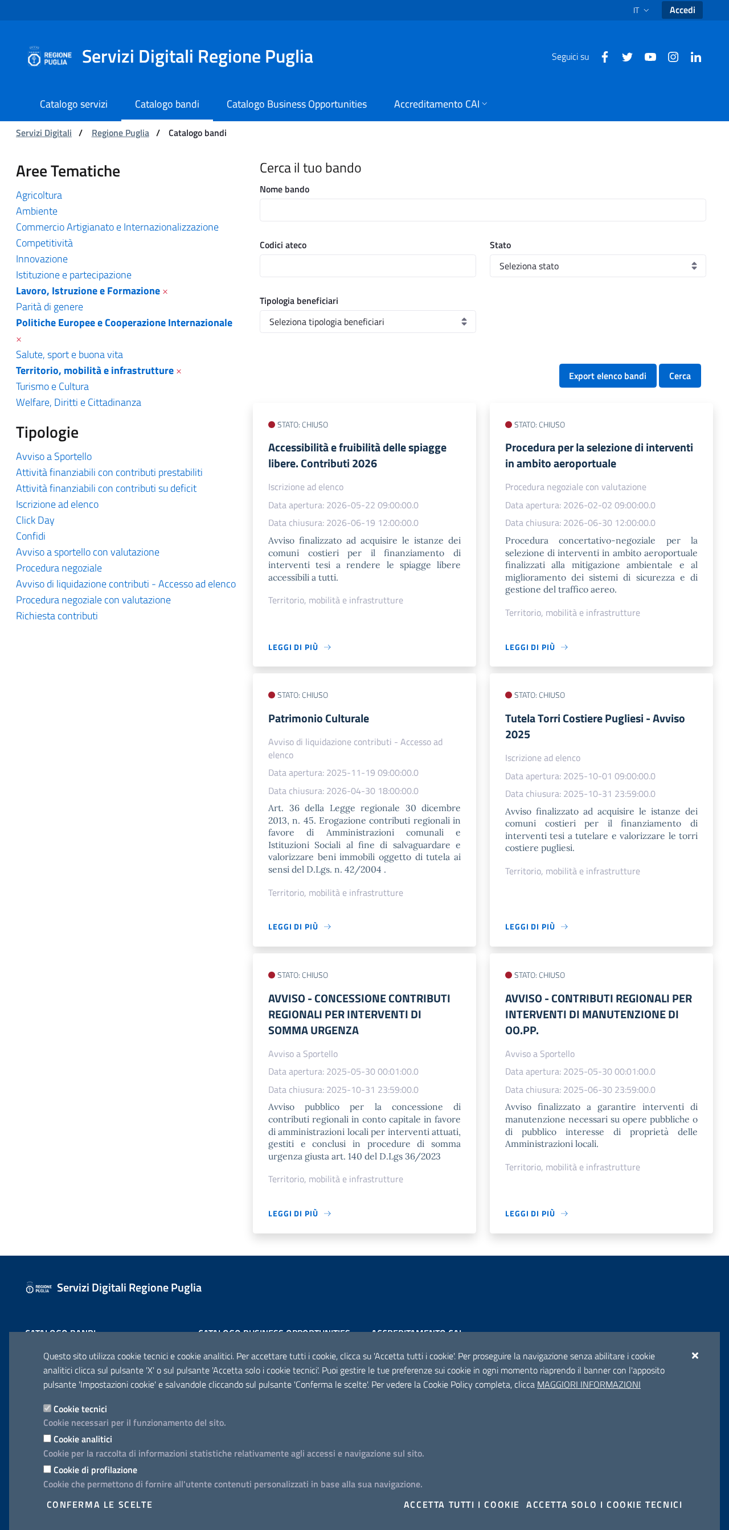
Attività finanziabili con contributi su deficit (106, 488)
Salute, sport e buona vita (69, 354)
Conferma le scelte (100, 1504)
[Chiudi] (696, 1355)
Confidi (31, 536)
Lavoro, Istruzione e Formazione (88, 290)
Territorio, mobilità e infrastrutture (95, 370)
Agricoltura (39, 195)
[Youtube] (645, 56)
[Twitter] (623, 56)
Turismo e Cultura (52, 386)
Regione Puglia (120, 132)
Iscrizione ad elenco (57, 504)
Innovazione (42, 258)
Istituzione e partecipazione (74, 274)
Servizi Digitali (44, 132)
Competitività (44, 242)
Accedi (682, 10)
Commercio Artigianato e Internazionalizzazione (117, 227)
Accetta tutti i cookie (462, 1504)
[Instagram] (668, 56)
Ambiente (37, 211)
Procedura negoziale (59, 567)
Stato (500, 245)
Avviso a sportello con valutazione (87, 552)
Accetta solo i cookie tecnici (604, 1504)
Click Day (35, 520)
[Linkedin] (691, 56)
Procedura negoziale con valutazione (93, 599)
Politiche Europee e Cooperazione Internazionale (124, 322)
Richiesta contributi (57, 615)
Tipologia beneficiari (299, 300)
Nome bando (284, 189)
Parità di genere (49, 306)
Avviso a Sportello (54, 456)
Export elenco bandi (607, 375)
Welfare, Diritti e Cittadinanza (78, 402)
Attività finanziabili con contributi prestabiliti (109, 472)
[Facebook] (600, 56)
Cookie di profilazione (95, 1469)
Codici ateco (283, 245)
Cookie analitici (83, 1439)
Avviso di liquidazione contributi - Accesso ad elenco (126, 583)
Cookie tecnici (80, 1409)
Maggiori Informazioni (589, 1384)
